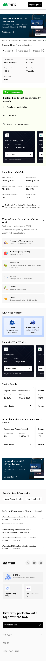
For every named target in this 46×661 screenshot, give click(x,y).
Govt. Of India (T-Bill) (14, 140)
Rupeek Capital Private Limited (17, 391)
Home (4, 40)
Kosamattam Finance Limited (31, 40)
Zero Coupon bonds (13, 499)
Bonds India (13, 40)
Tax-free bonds (33, 499)
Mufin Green (9, 354)
